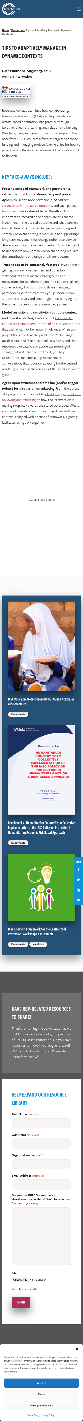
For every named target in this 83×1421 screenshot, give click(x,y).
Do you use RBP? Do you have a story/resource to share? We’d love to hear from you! (41, 1199)
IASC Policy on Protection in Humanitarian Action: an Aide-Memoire (41, 701)
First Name (25, 1114)
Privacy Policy (48, 1415)
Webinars (38, 944)
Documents (18, 714)
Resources (17, 30)
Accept (41, 1383)
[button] (77, 1349)
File (14, 1273)
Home (5, 30)
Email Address (28, 1175)
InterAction (13, 9)
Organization (27, 1155)
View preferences (41, 1405)
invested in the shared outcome (29, 205)
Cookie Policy (33, 1415)
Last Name (25, 1135)
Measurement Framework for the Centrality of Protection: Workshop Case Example (37, 931)
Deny (41, 1394)
